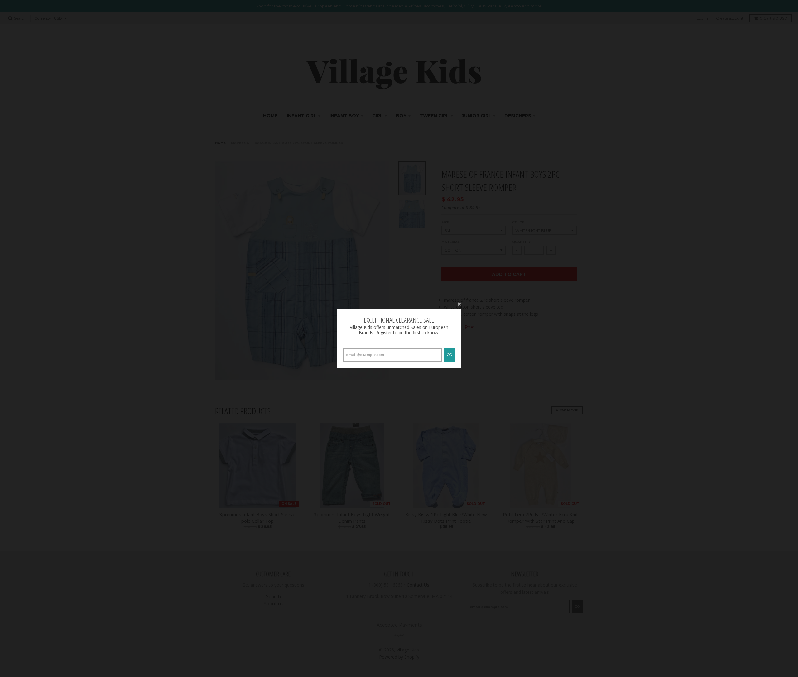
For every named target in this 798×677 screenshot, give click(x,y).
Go (449, 355)
